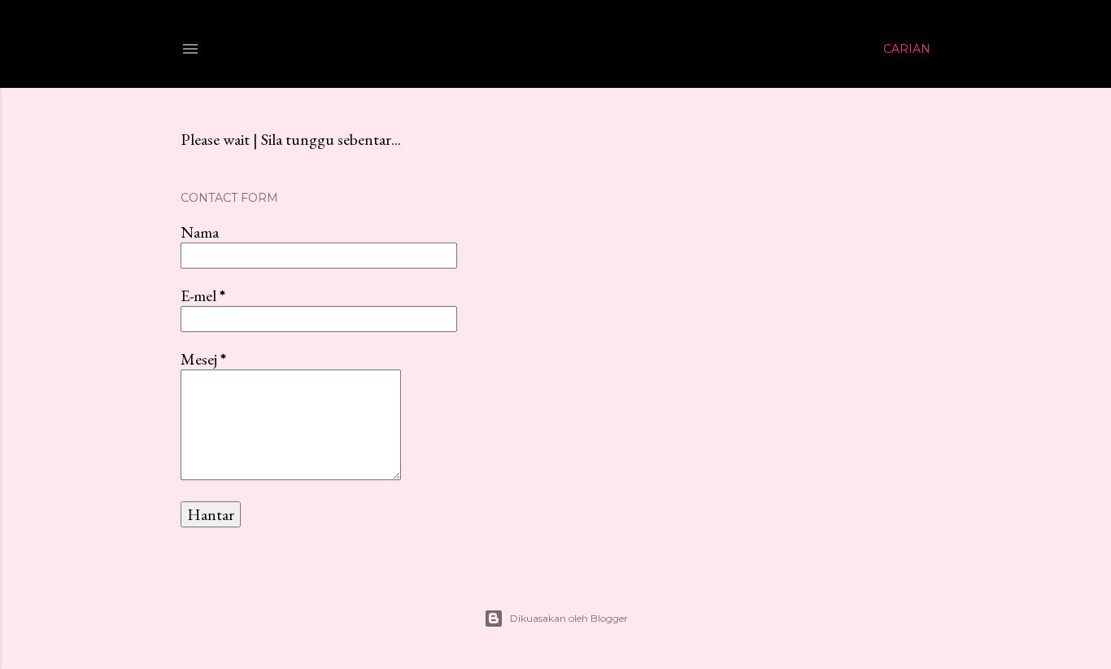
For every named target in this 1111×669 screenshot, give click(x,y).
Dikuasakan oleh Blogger (569, 618)
